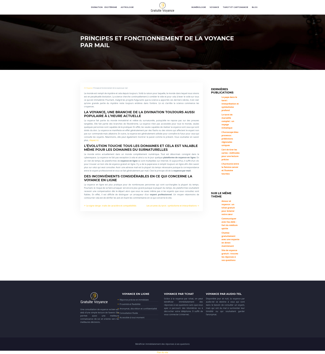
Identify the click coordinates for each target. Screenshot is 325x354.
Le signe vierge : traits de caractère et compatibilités (111, 205)
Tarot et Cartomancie (235, 7)
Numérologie (198, 7)
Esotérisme (110, 7)
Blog (254, 7)
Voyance (214, 7)
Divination (97, 7)
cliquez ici (93, 140)
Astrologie (127, 7)
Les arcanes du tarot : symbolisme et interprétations (172, 205)
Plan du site (162, 352)
